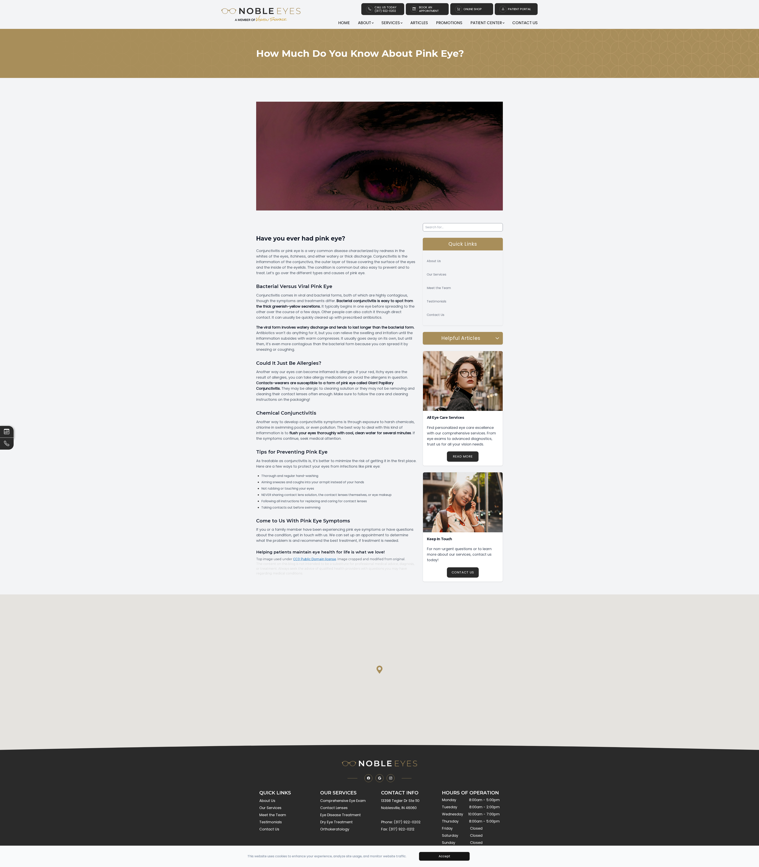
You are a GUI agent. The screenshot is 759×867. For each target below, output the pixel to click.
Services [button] (390, 23)
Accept (444, 856)
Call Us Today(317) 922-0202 (385, 9)
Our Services (436, 274)
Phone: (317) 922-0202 (401, 822)
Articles (419, 23)
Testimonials (436, 301)
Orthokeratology (334, 829)
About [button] (364, 23)
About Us (434, 261)
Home (344, 23)
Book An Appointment (429, 9)
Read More (463, 456)
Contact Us (525, 23)
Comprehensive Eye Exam (343, 800)
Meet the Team (439, 288)
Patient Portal (519, 9)
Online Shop (473, 9)
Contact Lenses (334, 807)
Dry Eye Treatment (336, 822)
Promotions (449, 23)
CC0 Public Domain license (314, 559)
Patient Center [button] (486, 23)
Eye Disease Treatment (340, 814)
